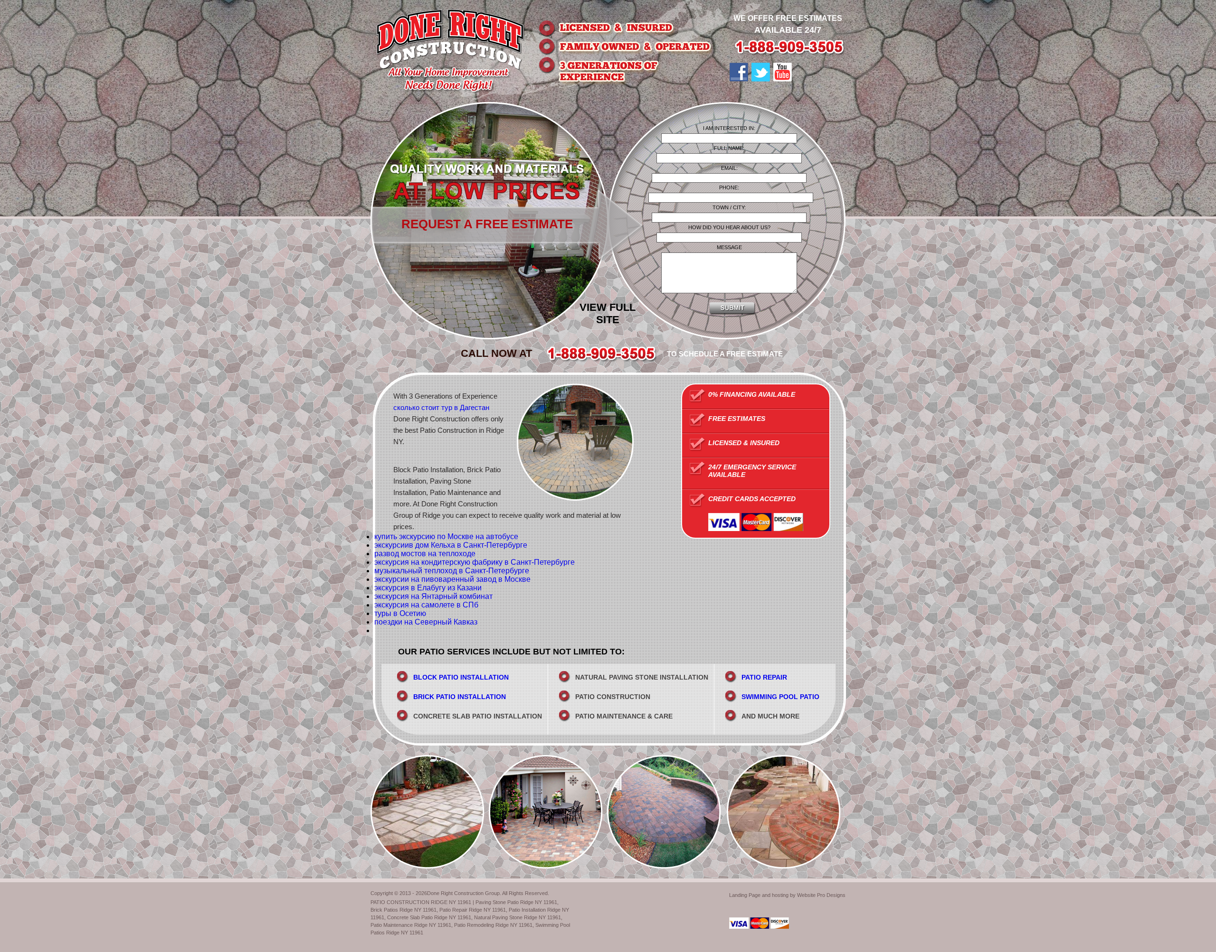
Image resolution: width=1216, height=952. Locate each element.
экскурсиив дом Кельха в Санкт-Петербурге (450, 545)
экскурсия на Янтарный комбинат (433, 596)
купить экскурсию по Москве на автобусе (446, 536)
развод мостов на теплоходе (424, 554)
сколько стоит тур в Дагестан (441, 407)
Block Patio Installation (461, 677)
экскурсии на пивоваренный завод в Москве (452, 579)
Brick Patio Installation (459, 696)
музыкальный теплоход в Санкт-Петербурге (451, 571)
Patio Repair (764, 677)
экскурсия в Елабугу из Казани (428, 588)
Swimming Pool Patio (780, 696)
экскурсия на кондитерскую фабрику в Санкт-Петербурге (474, 562)
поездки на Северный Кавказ (425, 622)
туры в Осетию (400, 613)
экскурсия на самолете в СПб (426, 605)
